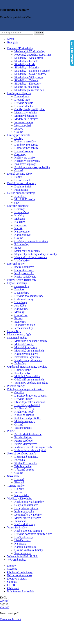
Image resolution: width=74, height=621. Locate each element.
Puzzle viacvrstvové (25, 443)
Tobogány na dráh (24, 324)
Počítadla (19, 459)
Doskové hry (21, 292)
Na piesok (20, 543)
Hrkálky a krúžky (24, 408)
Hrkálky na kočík (24, 411)
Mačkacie (19, 218)
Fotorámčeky (21, 212)
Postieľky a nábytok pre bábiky (32, 167)
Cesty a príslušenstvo (26, 504)
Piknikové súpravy (25, 163)
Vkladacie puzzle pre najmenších (33, 447)
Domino (19, 289)
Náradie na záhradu (25, 546)
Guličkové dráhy (23, 299)
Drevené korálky (23, 151)
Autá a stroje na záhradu (28, 530)
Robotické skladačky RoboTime (32, 54)
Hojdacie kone (22, 369)
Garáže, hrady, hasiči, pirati (29, 109)
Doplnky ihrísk (22, 186)
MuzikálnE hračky (24, 199)
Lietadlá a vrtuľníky (25, 112)
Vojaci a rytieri (22, 125)
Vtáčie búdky (22, 260)
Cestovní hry (21, 286)
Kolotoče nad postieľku (27, 418)
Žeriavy (18, 128)
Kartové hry (21, 308)
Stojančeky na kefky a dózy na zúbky (35, 254)
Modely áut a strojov (26, 118)
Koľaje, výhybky (24, 511)
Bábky (18, 176)
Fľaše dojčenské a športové (29, 402)
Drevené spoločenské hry (28, 295)
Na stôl (18, 228)
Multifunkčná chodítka (27, 376)
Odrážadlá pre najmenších (29, 379)
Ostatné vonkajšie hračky (28, 549)
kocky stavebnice (24, 270)
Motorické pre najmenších (29, 350)
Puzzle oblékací (23, 437)
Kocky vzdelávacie (25, 276)
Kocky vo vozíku (24, 273)
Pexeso (18, 318)
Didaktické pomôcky (26, 456)
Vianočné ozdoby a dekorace (30, 257)
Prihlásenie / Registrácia (20, 591)
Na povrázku (21, 495)
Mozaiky (19, 311)
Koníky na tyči (22, 373)
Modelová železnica (25, 115)
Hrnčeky (19, 215)
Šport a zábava (22, 553)
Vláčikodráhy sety (24, 524)
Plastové (19, 482)
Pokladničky (21, 244)
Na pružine (20, 225)
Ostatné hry (20, 315)
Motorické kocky (24, 344)
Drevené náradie (23, 102)
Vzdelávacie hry (23, 328)
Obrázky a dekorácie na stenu (31, 241)
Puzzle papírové (23, 440)
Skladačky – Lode (24, 64)
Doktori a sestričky (25, 141)
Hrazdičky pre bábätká (27, 405)
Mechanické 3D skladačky (29, 51)
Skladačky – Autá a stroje (28, 57)
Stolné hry (20, 321)
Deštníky (19, 209)
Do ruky (19, 488)
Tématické (20, 521)
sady (17, 202)
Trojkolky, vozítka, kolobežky (31, 382)
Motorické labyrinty (25, 347)
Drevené (19, 479)
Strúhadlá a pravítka (25, 463)
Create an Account (10, 619)
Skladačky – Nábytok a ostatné (32, 70)
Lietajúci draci (22, 540)
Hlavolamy (20, 302)
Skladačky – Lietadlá (26, 61)
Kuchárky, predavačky (27, 160)
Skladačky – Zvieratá (26, 80)
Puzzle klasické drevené (27, 434)
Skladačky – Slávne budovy (30, 73)
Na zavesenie (21, 231)
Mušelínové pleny (24, 421)
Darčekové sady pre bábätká (30, 395)
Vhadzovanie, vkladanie (28, 360)
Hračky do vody (23, 537)
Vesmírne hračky (23, 122)
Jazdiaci (18, 492)
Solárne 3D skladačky (26, 86)
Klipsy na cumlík (24, 414)
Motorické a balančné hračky (30, 340)
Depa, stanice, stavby (26, 508)
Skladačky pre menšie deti (29, 89)
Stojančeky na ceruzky (27, 250)
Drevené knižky (23, 398)
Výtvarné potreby (24, 469)
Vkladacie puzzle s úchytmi (30, 450)
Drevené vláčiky (23, 106)
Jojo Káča (20, 305)
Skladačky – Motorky (26, 67)
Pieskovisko (21, 189)
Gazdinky (20, 154)
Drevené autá (21, 96)
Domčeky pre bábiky (26, 144)
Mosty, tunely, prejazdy (27, 517)
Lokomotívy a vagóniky (28, 514)
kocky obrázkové (24, 266)
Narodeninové (22, 234)
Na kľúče (19, 221)
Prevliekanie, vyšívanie (27, 356)
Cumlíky (19, 392)
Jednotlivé (20, 196)
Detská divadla (22, 180)
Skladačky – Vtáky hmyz (28, 77)
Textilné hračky (23, 427)
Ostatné (18, 131)
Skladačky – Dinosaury (27, 83)
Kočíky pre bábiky (25, 157)
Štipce (17, 247)
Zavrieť (4, 600)
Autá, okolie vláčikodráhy (29, 501)
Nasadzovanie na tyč (26, 353)
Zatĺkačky (20, 363)
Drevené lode (22, 99)
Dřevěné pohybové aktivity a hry (33, 533)
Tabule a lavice (22, 466)
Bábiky (18, 138)
